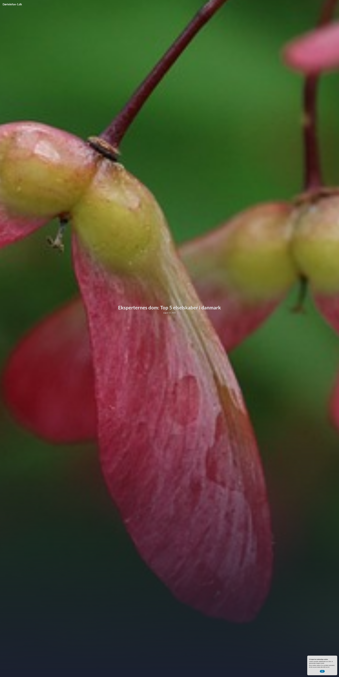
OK (322, 671)
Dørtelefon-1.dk (12, 4)
